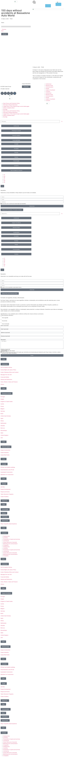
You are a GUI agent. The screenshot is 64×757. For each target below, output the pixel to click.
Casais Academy (4, 496)
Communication (49, 87)
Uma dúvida (4, 320)
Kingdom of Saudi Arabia (6, 401)
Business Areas (49, 85)
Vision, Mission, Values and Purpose (9, 381)
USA (2, 437)
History (2, 384)
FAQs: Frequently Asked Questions (9, 523)
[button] (1, 24)
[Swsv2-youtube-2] (11, 93)
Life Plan (3, 487)
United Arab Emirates (6, 416)
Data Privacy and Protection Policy (11, 103)
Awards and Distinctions (6, 379)
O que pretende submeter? (7, 315)
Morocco (3, 428)
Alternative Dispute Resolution (10, 104)
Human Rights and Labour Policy (8, 369)
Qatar (2, 432)
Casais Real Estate (5, 455)
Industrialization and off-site (7, 469)
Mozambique (4, 430)
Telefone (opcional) (5, 332)
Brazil (2, 413)
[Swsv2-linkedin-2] (2, 93)
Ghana (2, 420)
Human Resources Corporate (10, 542)
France (2, 406)
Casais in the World (50, 90)
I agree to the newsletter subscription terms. (12, 287)
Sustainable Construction (6, 472)
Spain (2, 418)
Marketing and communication (10, 543)
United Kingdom (4, 435)
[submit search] (61, 121)
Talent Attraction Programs (7, 494)
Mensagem (3, 339)
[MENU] (48, 5)
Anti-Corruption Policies (6, 367)
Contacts (48, 91)
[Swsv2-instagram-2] (8, 93)
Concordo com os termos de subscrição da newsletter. (14, 203)
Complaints (5, 545)
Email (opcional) (4, 329)
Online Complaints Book (8, 107)
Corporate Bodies (5, 377)
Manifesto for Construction (7, 474)
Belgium (2, 408)
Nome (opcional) (5, 325)
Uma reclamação (5, 323)
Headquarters (6, 536)
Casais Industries (5, 452)
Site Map (5, 109)
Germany (3, 411)
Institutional (48, 84)
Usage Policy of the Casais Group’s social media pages (16, 106)
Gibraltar (3, 425)
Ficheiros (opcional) (5, 349)
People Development (5, 489)
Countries (5, 537)
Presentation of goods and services (11, 539)
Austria (2, 404)
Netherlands (3, 423)
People (47, 88)
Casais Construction (5, 450)
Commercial (6, 540)
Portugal (3, 396)
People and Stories (5, 491)
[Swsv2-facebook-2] (5, 93)
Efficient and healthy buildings (8, 467)
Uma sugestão (5, 317)
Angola (2, 399)
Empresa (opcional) (5, 336)
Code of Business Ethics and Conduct (9, 372)
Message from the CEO (6, 374)
